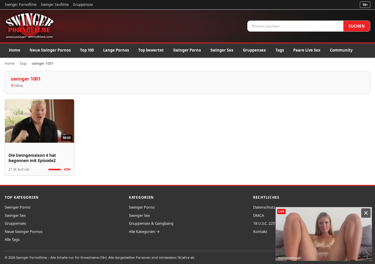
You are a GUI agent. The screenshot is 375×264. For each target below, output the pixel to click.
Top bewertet (151, 50)
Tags (279, 50)
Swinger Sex (221, 50)
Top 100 (87, 50)
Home (14, 50)
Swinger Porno (187, 50)
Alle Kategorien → (144, 231)
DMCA (258, 215)
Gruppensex (83, 4)
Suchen (357, 26)
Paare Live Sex (307, 50)
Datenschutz (264, 207)
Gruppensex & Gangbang (151, 223)
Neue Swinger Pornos (50, 50)
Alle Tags (12, 239)
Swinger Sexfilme (55, 4)
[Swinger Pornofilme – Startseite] (29, 26)
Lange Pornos (116, 50)
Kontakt (260, 231)
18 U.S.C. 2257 (265, 223)
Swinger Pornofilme (21, 4)
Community (341, 50)
